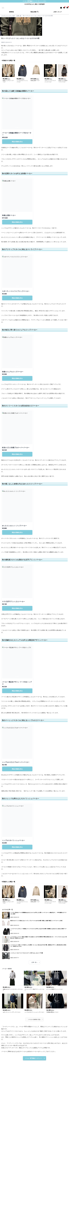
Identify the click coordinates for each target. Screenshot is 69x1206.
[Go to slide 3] (17, 127)
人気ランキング (57, 11)
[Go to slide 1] (15, 127)
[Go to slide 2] (16, 127)
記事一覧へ (36, 962)
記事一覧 (18, 15)
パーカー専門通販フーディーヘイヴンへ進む (33, 1059)
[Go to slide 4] (18, 127)
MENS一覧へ (35, 1019)
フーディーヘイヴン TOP (8, 15)
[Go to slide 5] (19, 127)
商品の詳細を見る (17, 142)
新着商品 (11, 11)
